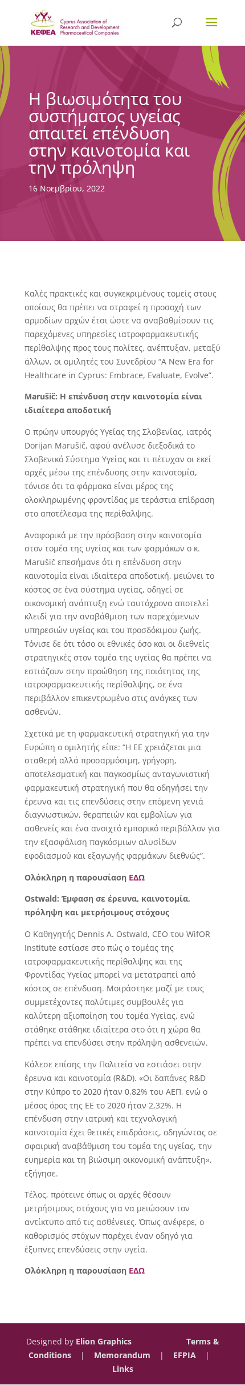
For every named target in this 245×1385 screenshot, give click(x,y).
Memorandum (122, 1355)
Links (122, 1368)
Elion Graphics (104, 1341)
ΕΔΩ (137, 877)
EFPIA (184, 1355)
